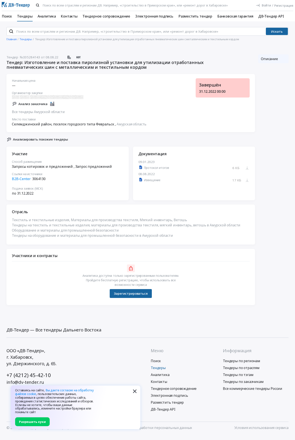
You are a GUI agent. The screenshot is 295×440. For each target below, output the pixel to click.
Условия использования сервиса (261, 427)
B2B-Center (21, 178)
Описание (269, 58)
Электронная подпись (154, 16)
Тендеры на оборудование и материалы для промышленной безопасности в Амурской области (92, 235)
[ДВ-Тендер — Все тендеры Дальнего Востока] (16, 5)
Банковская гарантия (235, 16)
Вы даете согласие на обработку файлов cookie (54, 392)
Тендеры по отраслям (241, 367)
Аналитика (47, 16)
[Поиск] (37, 5)
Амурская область (131, 124)
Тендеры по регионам (241, 360)
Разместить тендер (195, 16)
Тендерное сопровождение (106, 16)
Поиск (7, 16)
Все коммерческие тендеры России (252, 388)
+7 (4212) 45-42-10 (28, 375)
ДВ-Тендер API (271, 16)
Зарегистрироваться (131, 293)
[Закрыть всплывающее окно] (134, 391)
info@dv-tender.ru (25, 382)
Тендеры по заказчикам (243, 381)
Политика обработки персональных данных (155, 427)
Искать (277, 31)
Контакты (69, 16)
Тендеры (25, 16)
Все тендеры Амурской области (38, 111)
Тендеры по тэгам (238, 374)
